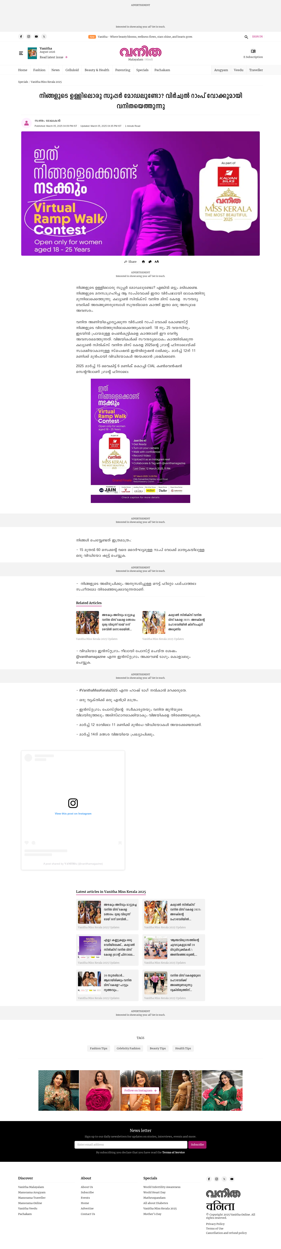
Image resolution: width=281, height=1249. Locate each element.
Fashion (39, 70)
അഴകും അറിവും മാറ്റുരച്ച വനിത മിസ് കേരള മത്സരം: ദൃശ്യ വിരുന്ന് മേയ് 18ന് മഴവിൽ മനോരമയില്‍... (120, 914)
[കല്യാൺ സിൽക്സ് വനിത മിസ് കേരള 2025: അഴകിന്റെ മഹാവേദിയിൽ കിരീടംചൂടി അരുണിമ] (153, 622)
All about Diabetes (155, 1203)
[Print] (143, 261)
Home (22, 70)
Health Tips (183, 1048)
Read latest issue (51, 57)
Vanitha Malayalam (31, 1187)
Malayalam (135, 59)
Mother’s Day (152, 1214)
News (55, 70)
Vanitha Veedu (27, 1208)
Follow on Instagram (138, 1090)
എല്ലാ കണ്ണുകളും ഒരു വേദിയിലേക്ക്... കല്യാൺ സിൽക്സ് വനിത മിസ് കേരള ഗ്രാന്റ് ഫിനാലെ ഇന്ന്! (119, 950)
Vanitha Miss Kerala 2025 (46, 82)
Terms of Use (214, 1228)
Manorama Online (30, 1203)
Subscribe (87, 1192)
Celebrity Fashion (128, 1048)
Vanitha (46, 48)
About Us (87, 1187)
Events (85, 1197)
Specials (142, 70)
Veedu (238, 70)
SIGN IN (257, 36)
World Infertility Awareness (161, 1187)
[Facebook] (21, 36)
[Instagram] (29, 36)
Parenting (122, 70)
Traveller (256, 70)
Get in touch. (158, 26)
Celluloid (72, 70)
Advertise (87, 1208)
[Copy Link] (150, 261)
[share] (131, 261)
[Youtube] (36, 36)
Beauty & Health (97, 70)
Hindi (149, 59)
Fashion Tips (98, 1048)
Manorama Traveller (31, 1197)
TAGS (140, 1038)
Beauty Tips (158, 1048)
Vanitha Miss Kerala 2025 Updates (97, 639)
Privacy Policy (215, 1224)
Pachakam (162, 70)
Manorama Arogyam (31, 1192)
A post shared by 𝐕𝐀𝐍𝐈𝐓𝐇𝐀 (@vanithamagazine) (73, 863)
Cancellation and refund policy (226, 1233)
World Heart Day (154, 1192)
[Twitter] (44, 36)
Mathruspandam (154, 1197)
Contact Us (88, 1214)
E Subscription (253, 57)
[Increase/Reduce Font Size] (157, 261)
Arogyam (221, 70)
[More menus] (21, 53)
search (246, 36)
